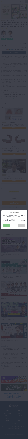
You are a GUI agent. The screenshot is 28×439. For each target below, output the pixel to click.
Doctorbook (18, 220)
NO (21, 225)
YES (6, 225)
